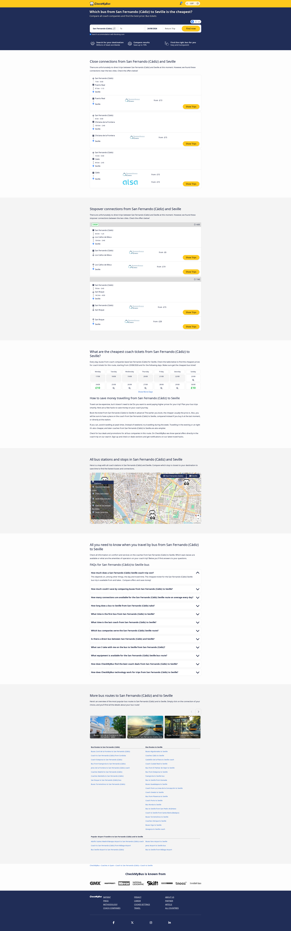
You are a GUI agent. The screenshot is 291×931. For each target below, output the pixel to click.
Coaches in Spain (107, 865)
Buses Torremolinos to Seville (157, 817)
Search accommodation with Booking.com (108, 34)
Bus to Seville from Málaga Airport (159, 850)
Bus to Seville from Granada (156, 780)
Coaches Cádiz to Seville (155, 755)
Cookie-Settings (142, 904)
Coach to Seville (146, 865)
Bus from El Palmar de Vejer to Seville (160, 768)
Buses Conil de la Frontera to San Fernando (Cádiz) (110, 751)
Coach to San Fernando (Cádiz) (127, 865)
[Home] (100, 3)
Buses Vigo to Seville (153, 825)
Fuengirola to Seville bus (155, 776)
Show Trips (191, 106)
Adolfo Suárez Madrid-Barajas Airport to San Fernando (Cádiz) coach (117, 841)
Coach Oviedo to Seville (155, 792)
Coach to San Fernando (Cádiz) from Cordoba (108, 755)
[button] (153, 517)
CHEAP (95, 224)
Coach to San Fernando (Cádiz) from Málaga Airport (111, 845)
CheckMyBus (95, 865)
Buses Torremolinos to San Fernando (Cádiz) (108, 784)
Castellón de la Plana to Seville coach (160, 760)
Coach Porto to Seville (154, 800)
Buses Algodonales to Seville (157, 751)
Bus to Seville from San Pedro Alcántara (161, 809)
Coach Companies (111, 908)
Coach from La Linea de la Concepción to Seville (164, 788)
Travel (137, 908)
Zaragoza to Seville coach (155, 829)
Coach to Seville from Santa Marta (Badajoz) (162, 813)
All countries (172, 908)
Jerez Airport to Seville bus (156, 845)
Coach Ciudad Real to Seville (156, 764)
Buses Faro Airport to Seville (156, 841)
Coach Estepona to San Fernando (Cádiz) (106, 760)
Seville (194, 476)
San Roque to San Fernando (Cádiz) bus (106, 780)
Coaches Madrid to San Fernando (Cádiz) (106, 772)
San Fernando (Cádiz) (174, 476)
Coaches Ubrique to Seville (156, 821)
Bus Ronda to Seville (153, 804)
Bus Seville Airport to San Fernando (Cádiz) (107, 850)
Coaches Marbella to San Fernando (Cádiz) (107, 776)
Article (168, 904)
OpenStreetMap (188, 523)
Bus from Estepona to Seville (157, 772)
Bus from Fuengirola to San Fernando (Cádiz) (108, 764)
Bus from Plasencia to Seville (157, 796)
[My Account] (180, 3)
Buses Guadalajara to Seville (156, 784)
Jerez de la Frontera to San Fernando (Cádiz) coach (110, 768)
